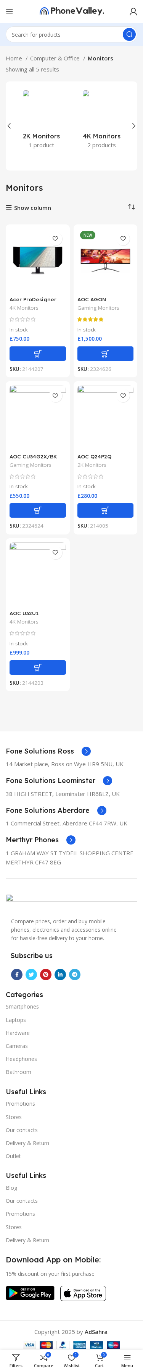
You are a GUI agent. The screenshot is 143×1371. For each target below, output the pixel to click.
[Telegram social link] (74, 974)
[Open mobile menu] (9, 11)
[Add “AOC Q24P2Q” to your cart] (105, 510)
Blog (11, 1187)
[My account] (133, 11)
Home (15, 58)
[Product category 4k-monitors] (102, 121)
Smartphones (22, 1006)
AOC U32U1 (24, 613)
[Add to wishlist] (55, 238)
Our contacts (22, 1130)
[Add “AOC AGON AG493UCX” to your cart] (105, 353)
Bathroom (18, 1071)
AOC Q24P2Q (94, 456)
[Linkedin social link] (60, 974)
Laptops (16, 1019)
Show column (32, 208)
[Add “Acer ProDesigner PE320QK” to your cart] (38, 353)
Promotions (20, 1103)
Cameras (17, 1045)
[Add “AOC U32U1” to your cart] (38, 667)
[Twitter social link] (31, 974)
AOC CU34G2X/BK (33, 456)
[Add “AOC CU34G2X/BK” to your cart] (38, 510)
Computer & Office (55, 58)
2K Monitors (91, 464)
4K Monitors (24, 307)
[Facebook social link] (16, 974)
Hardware (18, 1032)
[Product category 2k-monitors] (41, 121)
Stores (14, 1117)
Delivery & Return (27, 1143)
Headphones (21, 1058)
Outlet (13, 1156)
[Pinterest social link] (45, 974)
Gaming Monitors (98, 307)
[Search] (129, 34)
